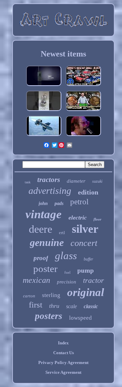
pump (85, 270)
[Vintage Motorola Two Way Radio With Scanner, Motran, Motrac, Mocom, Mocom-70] (43, 86)
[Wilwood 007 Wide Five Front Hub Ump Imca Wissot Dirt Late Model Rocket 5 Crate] (83, 86)
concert (83, 243)
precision (66, 281)
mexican (36, 280)
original (85, 292)
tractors (48, 180)
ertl (62, 232)
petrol (79, 202)
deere (40, 229)
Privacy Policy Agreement (63, 362)
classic (91, 306)
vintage (43, 214)
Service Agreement (63, 372)
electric (77, 217)
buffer (88, 259)
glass (66, 255)
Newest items (63, 53)
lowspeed (80, 318)
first (35, 304)
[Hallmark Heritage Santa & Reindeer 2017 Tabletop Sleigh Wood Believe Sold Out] (43, 111)
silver (85, 229)
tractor (93, 280)
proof (41, 257)
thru (54, 305)
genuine (47, 242)
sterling (51, 295)
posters (48, 316)
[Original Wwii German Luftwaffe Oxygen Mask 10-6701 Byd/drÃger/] (43, 136)
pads (59, 203)
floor (97, 219)
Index (63, 342)
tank (27, 182)
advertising (49, 190)
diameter (76, 181)
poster (45, 268)
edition (88, 192)
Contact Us (63, 352)
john (43, 203)
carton (29, 295)
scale (71, 306)
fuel (67, 272)
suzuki (97, 181)
